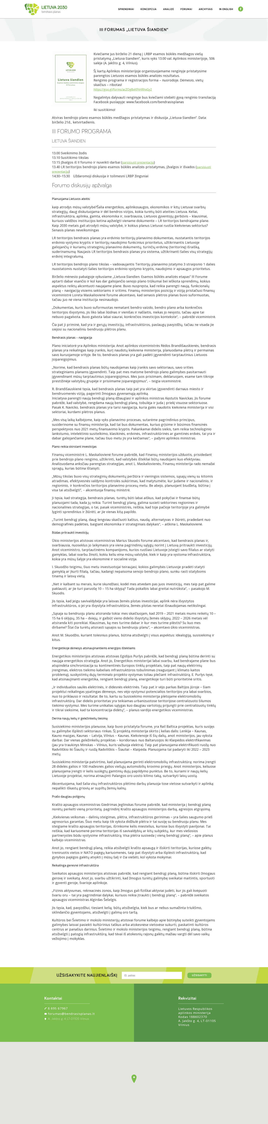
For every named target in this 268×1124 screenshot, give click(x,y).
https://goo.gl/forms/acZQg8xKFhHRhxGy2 (123, 89)
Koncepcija (149, 9)
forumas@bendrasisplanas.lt (71, 1014)
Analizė (168, 9)
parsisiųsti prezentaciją (138, 162)
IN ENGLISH (226, 9)
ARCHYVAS (206, 9)
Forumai (186, 9)
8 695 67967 (58, 1008)
